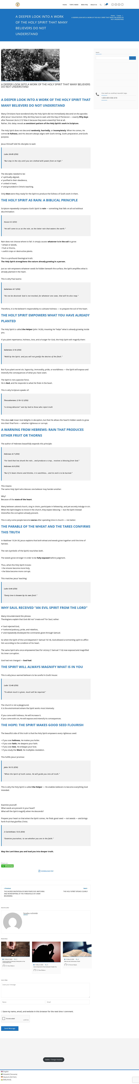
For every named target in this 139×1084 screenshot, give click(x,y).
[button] (100, 5)
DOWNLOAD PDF (47, 871)
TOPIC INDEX (74, 5)
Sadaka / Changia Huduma (53, 1060)
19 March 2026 (8, 959)
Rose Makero (11, 966)
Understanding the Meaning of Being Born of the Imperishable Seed (14, 962)
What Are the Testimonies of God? (72, 961)
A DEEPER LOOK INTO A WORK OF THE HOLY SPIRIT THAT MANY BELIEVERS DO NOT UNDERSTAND (45, 85)
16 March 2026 (39, 965)
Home (65, 5)
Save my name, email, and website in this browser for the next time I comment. (38, 1011)
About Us (94, 5)
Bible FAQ (84, 5)
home (119, 16)
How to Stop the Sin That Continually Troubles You (45, 966)
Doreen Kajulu (73, 965)
